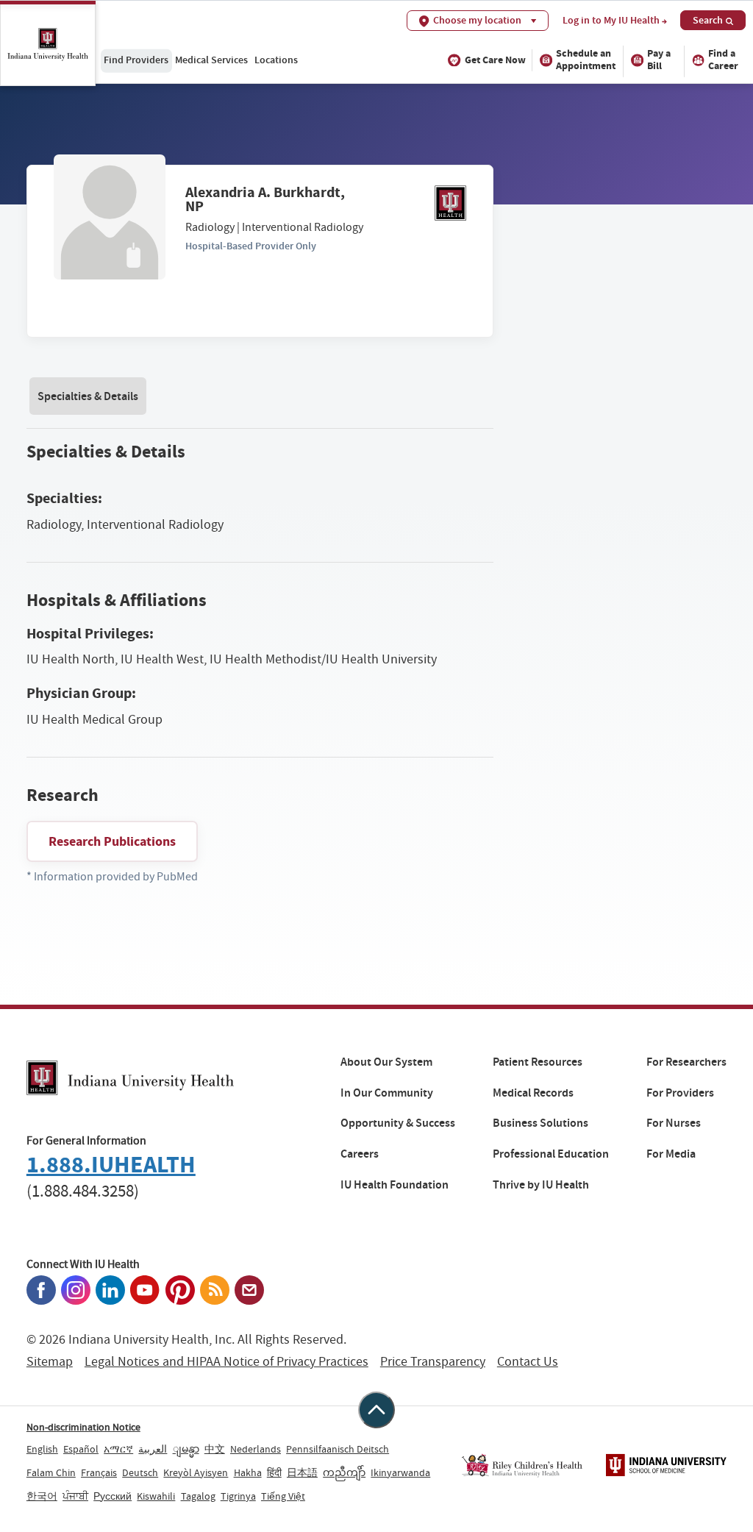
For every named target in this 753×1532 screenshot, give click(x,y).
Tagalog (198, 1496)
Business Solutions (540, 1123)
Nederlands (255, 1449)
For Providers (680, 1093)
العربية (152, 1449)
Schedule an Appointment (585, 59)
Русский (112, 1496)
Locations (276, 59)
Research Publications (112, 841)
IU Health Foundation (394, 1184)
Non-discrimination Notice (83, 1426)
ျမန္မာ (186, 1449)
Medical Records (533, 1093)
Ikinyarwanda (400, 1472)
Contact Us (527, 1361)
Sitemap (49, 1361)
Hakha (248, 1472)
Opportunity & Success (397, 1123)
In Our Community (386, 1093)
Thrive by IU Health (541, 1184)
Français (99, 1472)
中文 (214, 1449)
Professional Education (551, 1154)
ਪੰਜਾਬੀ (75, 1496)
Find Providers (136, 59)
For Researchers (686, 1062)
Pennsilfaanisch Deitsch (337, 1449)
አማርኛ (118, 1449)
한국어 (41, 1496)
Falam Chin (51, 1472)
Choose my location (477, 19)
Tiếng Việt (283, 1496)
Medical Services (211, 59)
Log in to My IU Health (611, 20)
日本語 (302, 1472)
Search (708, 19)
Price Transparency (432, 1361)
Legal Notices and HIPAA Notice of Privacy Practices (226, 1361)
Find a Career (723, 59)
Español (81, 1449)
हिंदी (274, 1472)
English (42, 1449)
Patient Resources (537, 1062)
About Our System (386, 1062)
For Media (671, 1154)
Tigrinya (238, 1496)
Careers (359, 1154)
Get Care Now (495, 60)
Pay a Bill (659, 59)
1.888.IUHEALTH (111, 1164)
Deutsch (140, 1472)
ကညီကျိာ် (344, 1472)
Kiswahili (156, 1496)
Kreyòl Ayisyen (195, 1472)
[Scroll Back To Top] (376, 1410)
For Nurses (673, 1123)
